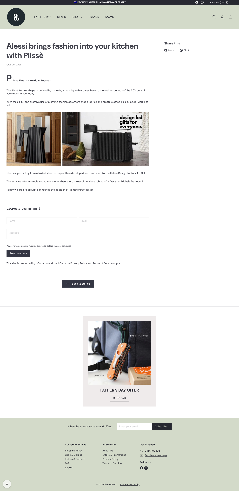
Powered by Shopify (129, 484)
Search (109, 17)
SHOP (76, 17)
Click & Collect (73, 454)
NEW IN (61, 17)
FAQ (67, 463)
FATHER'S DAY (42, 17)
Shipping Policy (73, 450)
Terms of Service (103, 263)
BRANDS (94, 17)
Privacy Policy (78, 263)
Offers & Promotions (114, 454)
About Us (107, 450)
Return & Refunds (75, 459)
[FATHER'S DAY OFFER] (119, 353)
